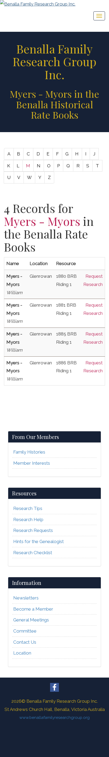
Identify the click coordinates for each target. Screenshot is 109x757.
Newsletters (26, 598)
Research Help (28, 519)
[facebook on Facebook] (54, 687)
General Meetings (31, 619)
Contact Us (24, 642)
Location (22, 653)
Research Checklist (32, 552)
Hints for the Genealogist (38, 541)
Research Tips (27, 508)
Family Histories (29, 452)
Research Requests (33, 530)
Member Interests (31, 463)
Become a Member (33, 609)
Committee (25, 631)
